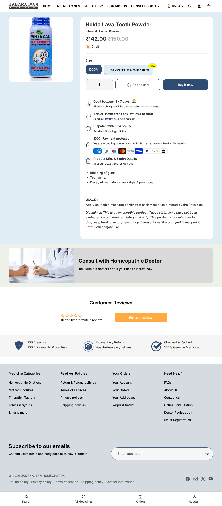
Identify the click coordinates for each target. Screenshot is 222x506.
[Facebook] (187, 478)
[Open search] (190, 6)
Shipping (110, 131)
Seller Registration (177, 420)
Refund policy (19, 482)
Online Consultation (178, 405)
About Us (171, 390)
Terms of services (73, 390)
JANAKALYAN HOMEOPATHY (42, 476)
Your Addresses (123, 397)
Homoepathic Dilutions (25, 382)
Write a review (141, 317)
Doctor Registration (178, 412)
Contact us (172, 397)
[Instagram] (195, 478)
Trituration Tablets (22, 397)
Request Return (123, 405)
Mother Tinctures (21, 390)
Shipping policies (73, 405)
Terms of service (66, 482)
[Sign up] (206, 453)
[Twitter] (203, 478)
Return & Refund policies (78, 382)
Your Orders (121, 390)
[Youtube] (210, 478)
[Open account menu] (199, 6)
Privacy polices (71, 397)
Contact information (120, 482)
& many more (18, 412)
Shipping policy (92, 482)
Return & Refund (115, 118)
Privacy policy (41, 482)
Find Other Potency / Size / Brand (129, 69)
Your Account (122, 382)
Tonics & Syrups (20, 405)
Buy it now (185, 85)
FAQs (168, 382)
